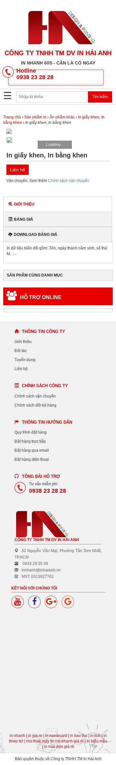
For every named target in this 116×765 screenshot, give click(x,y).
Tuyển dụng (25, 359)
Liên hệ (21, 369)
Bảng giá (23, 219)
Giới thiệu (24, 204)
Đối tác (21, 350)
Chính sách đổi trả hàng (35, 405)
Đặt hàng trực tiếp (30, 441)
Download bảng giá (35, 234)
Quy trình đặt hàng (31, 432)
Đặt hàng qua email (32, 450)
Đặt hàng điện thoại (32, 459)
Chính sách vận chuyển (68, 180)
